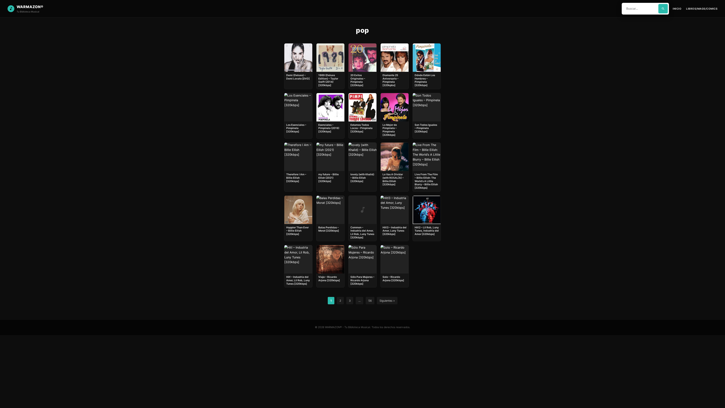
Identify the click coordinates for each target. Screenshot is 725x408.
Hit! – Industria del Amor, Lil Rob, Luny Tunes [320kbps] (298, 280)
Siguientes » (387, 300)
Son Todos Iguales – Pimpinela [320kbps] (426, 128)
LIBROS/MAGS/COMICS (701, 8)
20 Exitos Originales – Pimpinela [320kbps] (357, 80)
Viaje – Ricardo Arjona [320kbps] (329, 278)
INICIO (677, 8)
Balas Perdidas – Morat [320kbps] (328, 229)
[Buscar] (663, 8)
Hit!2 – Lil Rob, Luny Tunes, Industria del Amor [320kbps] (427, 231)
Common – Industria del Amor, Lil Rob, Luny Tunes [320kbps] (362, 232)
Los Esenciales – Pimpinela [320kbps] (296, 128)
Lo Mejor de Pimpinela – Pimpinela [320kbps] (390, 129)
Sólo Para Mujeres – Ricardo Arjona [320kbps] (362, 280)
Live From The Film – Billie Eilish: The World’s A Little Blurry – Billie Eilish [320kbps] (426, 181)
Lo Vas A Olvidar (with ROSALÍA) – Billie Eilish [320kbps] (393, 179)
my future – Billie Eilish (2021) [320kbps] (328, 177)
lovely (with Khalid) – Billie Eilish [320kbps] (362, 177)
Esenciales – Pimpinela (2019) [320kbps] (328, 128)
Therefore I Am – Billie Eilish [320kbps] (296, 177)
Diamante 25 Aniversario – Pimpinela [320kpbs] (391, 80)
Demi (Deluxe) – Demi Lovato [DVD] (298, 77)
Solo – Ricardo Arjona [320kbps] (393, 278)
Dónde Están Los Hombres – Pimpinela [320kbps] (425, 80)
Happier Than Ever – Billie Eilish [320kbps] (297, 231)
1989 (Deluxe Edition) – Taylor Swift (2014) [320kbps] (328, 80)
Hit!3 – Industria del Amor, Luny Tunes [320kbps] (394, 231)
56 (370, 300)
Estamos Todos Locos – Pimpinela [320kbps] (361, 128)
